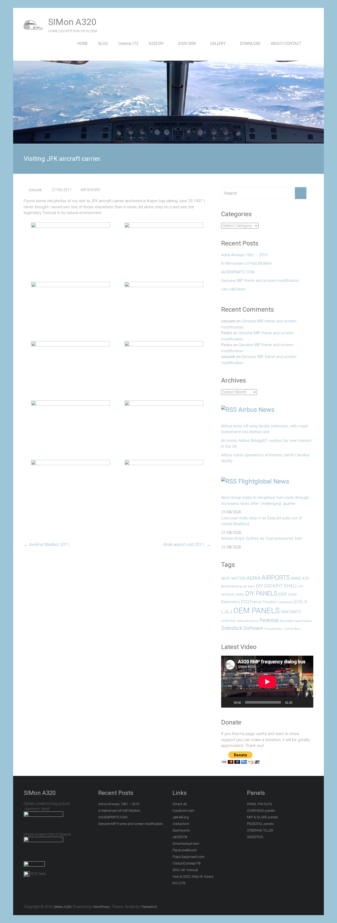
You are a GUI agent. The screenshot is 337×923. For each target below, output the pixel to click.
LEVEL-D (300, 602)
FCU (245, 601)
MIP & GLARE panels (262, 817)
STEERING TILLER (260, 830)
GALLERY (218, 43)
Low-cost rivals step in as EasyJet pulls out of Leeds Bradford (261, 521)
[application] (267, 682)
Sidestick (231, 628)
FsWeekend (284, 602)
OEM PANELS (256, 610)
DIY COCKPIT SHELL (277, 585)
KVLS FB (178, 883)
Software (253, 628)
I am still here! (233, 289)
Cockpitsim (180, 824)
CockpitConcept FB (186, 863)
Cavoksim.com (183, 811)
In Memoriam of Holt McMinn (246, 263)
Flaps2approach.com (188, 857)
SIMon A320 (72, 22)
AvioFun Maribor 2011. (47, 544)
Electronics (230, 602)
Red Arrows (287, 621)
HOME (82, 43)
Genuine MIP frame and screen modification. (260, 280)
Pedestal (269, 620)
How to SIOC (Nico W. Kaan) (193, 876)
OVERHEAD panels (261, 811)
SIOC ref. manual (185, 870)
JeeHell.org (180, 817)
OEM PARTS (291, 612)
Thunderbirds (273, 629)
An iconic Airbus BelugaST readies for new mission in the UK (266, 443)
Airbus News (256, 409)
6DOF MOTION (233, 578)
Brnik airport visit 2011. (187, 544)
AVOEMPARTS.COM (238, 272)
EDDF (282, 594)
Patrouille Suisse (248, 621)
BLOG (103, 43)
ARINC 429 (300, 578)
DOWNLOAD (250, 43)
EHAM (292, 594)
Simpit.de (179, 804)
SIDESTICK (255, 837)
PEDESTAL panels (260, 824)
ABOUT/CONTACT (286, 43)
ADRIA (254, 578)
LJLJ (226, 611)
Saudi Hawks (303, 621)
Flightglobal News (263, 481)
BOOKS (225, 586)
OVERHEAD (228, 621)
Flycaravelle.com (184, 850)
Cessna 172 (128, 43)
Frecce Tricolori (263, 602)
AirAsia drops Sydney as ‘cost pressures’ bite (261, 538)
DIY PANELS (261, 593)
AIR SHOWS (90, 190)
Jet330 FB (179, 837)
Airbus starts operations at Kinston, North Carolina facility (265, 458)
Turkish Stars (292, 629)
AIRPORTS (276, 577)
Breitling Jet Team (243, 586)
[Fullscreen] (306, 702)
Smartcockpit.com (185, 843)
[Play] (228, 702)
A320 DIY (156, 43)
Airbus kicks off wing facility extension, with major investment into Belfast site (264, 429)
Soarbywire (181, 830)
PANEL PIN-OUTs (259, 804)
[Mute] (298, 702)
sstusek (35, 190)
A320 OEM (187, 43)
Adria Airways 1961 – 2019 (244, 255)
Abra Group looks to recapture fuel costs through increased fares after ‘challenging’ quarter (265, 500)
